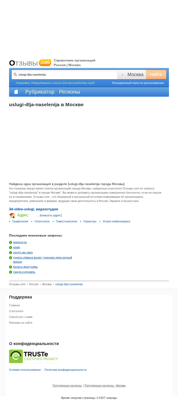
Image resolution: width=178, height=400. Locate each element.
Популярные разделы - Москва (105, 385)
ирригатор (20, 242)
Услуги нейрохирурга (116, 221)
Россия (33, 284)
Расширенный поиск (138, 83)
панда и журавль (24, 272)
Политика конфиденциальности (65, 369)
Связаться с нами (20, 317)
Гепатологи (42, 221)
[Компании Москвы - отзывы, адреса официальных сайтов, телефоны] (16, 92)
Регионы (69, 92)
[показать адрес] (51, 215)
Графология (20, 221)
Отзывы (29, 62)
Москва (135, 74)
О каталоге (16, 311)
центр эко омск (23, 252)
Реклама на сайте (20, 322)
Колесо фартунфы (25, 267)
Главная (14, 305)
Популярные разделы (67, 385)
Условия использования (25, 369)
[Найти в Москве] (15, 74)
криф (16, 247)
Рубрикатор (39, 92)
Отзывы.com (17, 284)
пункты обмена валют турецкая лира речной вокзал (42, 259)
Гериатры (89, 221)
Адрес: (22, 215)
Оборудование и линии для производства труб (63, 83)
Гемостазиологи (66, 221)
